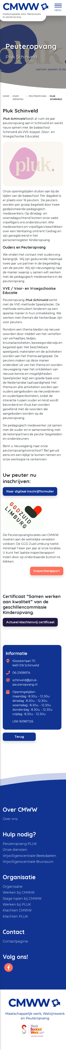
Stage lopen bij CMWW (22, 899)
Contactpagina (15, 941)
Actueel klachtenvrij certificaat (30, 622)
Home (6, 96)
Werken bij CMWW (19, 892)
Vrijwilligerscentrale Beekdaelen (29, 856)
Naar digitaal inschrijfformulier (30, 491)
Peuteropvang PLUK (20, 844)
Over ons (10, 819)
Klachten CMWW (17, 910)
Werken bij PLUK (17, 904)
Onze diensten (18, 98)
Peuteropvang (37, 96)
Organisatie (12, 887)
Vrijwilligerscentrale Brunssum (28, 862)
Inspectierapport (46, 571)
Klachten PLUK (15, 916)
